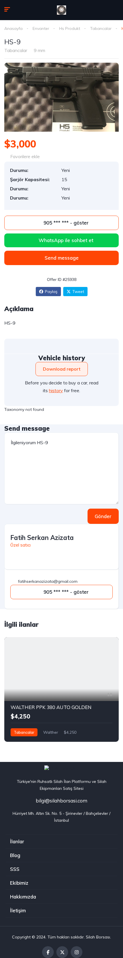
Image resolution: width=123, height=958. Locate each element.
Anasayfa (13, 28)
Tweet (78, 291)
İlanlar (17, 841)
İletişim (18, 910)
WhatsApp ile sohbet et (66, 240)
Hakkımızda (23, 897)
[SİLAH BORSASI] (61, 10)
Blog (15, 855)
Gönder (103, 516)
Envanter (41, 28)
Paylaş (51, 291)
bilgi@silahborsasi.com (61, 801)
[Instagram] (76, 952)
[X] (62, 952)
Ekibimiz (19, 883)
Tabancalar (101, 28)
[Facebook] (48, 952)
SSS (14, 869)
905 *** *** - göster (65, 223)
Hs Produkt (69, 28)
